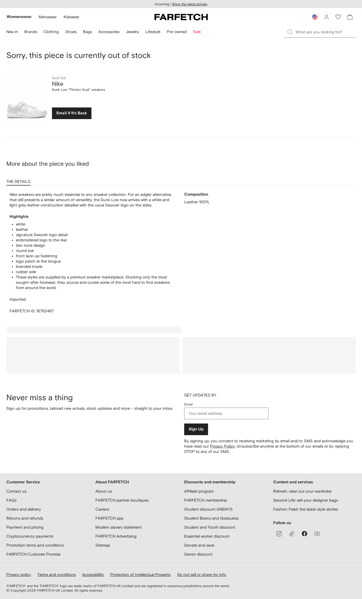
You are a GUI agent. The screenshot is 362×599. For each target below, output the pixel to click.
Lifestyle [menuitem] (152, 32)
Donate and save (199, 545)
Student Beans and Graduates (211, 518)
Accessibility (93, 575)
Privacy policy (18, 575)
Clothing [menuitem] (51, 32)
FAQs (11, 500)
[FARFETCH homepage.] (181, 16)
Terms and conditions (56, 575)
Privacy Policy (222, 446)
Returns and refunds (24, 518)
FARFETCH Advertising (115, 536)
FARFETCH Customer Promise (33, 554)
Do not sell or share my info (201, 575)
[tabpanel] (181, 253)
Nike (57, 84)
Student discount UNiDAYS (208, 509)
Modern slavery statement (118, 527)
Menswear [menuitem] (48, 17)
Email (188, 404)
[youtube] (317, 533)
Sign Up (196, 429)
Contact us (16, 491)
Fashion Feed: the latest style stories (305, 509)
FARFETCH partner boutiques (122, 500)
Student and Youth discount (209, 527)
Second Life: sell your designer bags (305, 500)
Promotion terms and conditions (35, 545)
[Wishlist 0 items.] (338, 17)
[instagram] (279, 533)
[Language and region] (315, 17)
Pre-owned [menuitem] (177, 32)
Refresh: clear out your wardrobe (302, 491)
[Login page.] (326, 17)
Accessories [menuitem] (109, 32)
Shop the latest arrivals (189, 4)
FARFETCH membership (205, 500)
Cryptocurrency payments (29, 536)
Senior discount (198, 554)
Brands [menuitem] (30, 32)
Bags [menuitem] (87, 32)
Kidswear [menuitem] (71, 17)
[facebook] (304, 533)
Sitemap (102, 545)
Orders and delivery (23, 509)
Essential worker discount (206, 536)
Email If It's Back (71, 113)
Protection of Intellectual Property (140, 575)
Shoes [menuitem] (71, 32)
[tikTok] (292, 533)
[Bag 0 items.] (350, 17)
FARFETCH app (109, 518)
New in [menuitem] (12, 32)
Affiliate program (199, 491)
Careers (102, 509)
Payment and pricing (24, 527)
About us (103, 491)
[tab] (19, 180)
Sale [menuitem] (197, 32)
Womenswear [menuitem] (19, 17)
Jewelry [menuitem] (132, 32)
